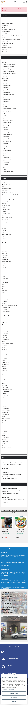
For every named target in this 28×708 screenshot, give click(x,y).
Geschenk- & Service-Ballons (9, 75)
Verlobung (5, 164)
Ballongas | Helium (7, 90)
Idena (3, 286)
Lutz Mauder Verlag (6, 311)
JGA (4, 148)
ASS (3, 186)
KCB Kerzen (4, 292)
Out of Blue (4, 326)
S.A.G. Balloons (5, 362)
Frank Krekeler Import (7, 234)
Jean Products (5, 288)
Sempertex (4, 368)
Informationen (5, 497)
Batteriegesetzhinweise (7, 47)
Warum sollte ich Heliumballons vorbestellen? (12, 474)
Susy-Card (4, 385)
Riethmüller (4, 358)
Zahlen (4, 169)
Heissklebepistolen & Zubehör (9, 108)
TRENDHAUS (5, 449)
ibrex (3, 284)
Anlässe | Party (5, 131)
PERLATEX (4, 337)
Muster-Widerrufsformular (7, 43)
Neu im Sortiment (6, 31)
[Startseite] (1, 4)
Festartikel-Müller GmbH (7, 226)
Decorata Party (5, 437)
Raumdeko (5, 127)
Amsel (3, 433)
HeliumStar (4, 267)
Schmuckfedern (6, 110)
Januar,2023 (5, 468)
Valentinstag (6, 162)
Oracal (3, 324)
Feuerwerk (5, 118)
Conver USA (4, 207)
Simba (3, 374)
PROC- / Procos (5, 349)
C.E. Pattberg (5, 201)
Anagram (4, 182)
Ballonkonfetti (6, 96)
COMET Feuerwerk (6, 205)
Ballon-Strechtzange (7, 83)
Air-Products (4, 420)
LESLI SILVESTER (6, 307)
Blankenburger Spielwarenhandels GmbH (11, 194)
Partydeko (4, 117)
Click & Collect (5, 25)
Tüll (4, 113)
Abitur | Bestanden (7, 132)
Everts (3, 224)
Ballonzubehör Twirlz (7, 103)
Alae (3, 422)
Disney (3, 215)
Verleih (4, 115)
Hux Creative (5, 282)
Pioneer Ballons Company (7, 343)
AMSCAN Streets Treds (7, 429)
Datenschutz (11, 689)
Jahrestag (5, 146)
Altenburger (4, 424)
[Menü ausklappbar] (12, 2)
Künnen (3, 303)
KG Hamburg (5, 299)
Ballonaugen (6, 87)
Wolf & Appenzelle (6, 410)
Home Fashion (5, 278)
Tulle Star (4, 393)
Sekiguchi (4, 366)
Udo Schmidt (5, 395)
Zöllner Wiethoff (5, 414)
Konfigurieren (14, 697)
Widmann (4, 406)
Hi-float (3, 276)
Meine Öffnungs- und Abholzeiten (9, 21)
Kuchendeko (6, 124)
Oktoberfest (5, 153)
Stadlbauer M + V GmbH (7, 376)
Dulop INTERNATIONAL (7, 217)
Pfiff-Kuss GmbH (5, 339)
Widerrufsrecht (5, 41)
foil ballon (4, 228)
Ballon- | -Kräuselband (8, 82)
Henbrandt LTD (5, 269)
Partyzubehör (6, 125)
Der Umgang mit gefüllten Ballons (10, 478)
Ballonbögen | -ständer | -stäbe (10, 89)
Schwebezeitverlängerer (8, 111)
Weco (3, 402)
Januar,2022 (5, 476)
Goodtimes (4, 253)
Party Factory (5, 331)
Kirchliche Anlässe (7, 150)
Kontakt (3, 27)
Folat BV (4, 230)
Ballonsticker (6, 101)
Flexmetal (4, 439)
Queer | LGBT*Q (7, 157)
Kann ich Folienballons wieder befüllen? (11, 470)
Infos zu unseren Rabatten (7, 23)
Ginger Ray (4, 242)
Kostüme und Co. (7, 122)
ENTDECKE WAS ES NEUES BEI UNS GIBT (14, 511)
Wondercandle (5, 412)
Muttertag (5, 152)
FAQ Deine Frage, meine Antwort (9, 488)
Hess (3, 272)
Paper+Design (5, 441)
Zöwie (3, 416)
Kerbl (3, 297)
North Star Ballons (6, 319)
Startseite (4, 19)
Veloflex (3, 399)
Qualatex (4, 351)
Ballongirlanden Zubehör (8, 94)
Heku (3, 265)
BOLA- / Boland (5, 196)
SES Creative (5, 370)
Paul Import (4, 335)
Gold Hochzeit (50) (7, 141)
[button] (24, 2)
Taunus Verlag (5, 387)
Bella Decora (5, 190)
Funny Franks (5, 240)
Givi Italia (4, 244)
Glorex (3, 249)
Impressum (4, 689)
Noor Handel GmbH (6, 317)
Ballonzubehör (5, 78)
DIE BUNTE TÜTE (6, 213)
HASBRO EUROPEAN (7, 261)
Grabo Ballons (5, 255)
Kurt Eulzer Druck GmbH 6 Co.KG (9, 305)
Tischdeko (5, 129)
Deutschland (6, 136)
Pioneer (3, 341)
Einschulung (6, 138)
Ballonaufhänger (7, 85)
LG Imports (4, 309)
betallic (3, 435)
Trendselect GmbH (6, 391)
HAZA (3, 263)
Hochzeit (5, 145)
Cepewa (4, 203)
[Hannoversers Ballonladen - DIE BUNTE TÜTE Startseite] (3, 1)
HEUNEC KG (5, 274)
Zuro (3, 452)
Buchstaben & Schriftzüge (9, 66)
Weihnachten (6, 166)
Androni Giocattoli (6, 184)
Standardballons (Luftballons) (9, 73)
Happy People (5, 259)
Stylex (3, 383)
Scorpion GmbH (5, 364)
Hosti (3, 280)
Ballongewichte (6, 92)
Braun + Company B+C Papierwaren (10, 199)
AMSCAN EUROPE (6, 427)
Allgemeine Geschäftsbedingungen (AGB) (11, 39)
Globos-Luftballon (6, 247)
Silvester (5, 160)
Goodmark (4, 251)
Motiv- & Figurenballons (8, 68)
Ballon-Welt (4, 62)
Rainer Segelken (5, 354)
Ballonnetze (5, 97)
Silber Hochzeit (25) (7, 159)
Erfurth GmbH (5, 219)
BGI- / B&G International (7, 192)
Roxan (3, 360)
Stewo (3, 381)
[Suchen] (15, 2)
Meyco (3, 313)
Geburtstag (5, 139)
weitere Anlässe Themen (8, 171)
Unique (3, 397)
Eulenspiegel (5, 221)
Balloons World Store (6, 188)
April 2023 (4, 461)
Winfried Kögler (5, 408)
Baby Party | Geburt (7, 134)
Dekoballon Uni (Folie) (8, 69)
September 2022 (5, 472)
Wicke (3, 404)
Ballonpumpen (6, 99)
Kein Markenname (6, 294)
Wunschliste (4, 51)
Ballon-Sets (5, 76)
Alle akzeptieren (14, 693)
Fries (3, 236)
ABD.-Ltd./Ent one (6, 418)
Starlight (4, 379)
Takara (3, 445)
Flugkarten (5, 106)
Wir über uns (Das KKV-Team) (8, 29)
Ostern (4, 155)
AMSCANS (4, 431)
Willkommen (6, 167)
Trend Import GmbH (6, 447)
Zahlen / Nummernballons (9, 64)
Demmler (4, 211)
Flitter (4, 104)
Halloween (5, 143)
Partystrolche (5, 333)
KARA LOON (5, 290)
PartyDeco (4, 443)
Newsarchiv (4, 33)
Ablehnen (14, 701)
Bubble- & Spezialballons (8, 71)
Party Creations (5, 329)
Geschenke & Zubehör (8, 120)
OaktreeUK (4, 322)
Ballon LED (5, 80)
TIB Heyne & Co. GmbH (7, 389)
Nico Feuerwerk (5, 315)
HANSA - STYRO (5, 257)
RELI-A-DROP (5, 356)
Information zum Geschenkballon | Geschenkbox (13, 462)
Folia (3, 232)
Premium (4, 347)
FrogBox (4, 238)
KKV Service (4, 301)
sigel (3, 372)
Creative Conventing (6, 209)
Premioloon (4, 345)
